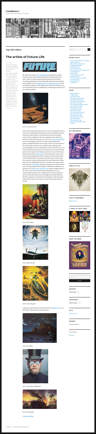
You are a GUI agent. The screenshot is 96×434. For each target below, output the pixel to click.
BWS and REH (73, 73)
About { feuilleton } (75, 93)
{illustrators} (8, 66)
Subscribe (80, 280)
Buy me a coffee (73, 313)
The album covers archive (76, 99)
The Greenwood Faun (75, 68)
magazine (42, 75)
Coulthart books (74, 95)
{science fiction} (10, 69)
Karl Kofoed (14, 88)
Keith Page (8, 90)
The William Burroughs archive (78, 121)
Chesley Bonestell (10, 77)
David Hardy (35, 164)
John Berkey (12, 87)
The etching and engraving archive (79, 104)
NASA (7, 93)
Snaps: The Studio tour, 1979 (77, 75)
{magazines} (15, 66)
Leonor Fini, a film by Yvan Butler (78, 78)
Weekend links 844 (75, 62)
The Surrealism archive (76, 120)
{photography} (14, 68)
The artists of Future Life (25, 57)
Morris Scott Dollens (11, 92)
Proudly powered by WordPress (21, 427)
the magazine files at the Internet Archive (47, 83)
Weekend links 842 (75, 71)
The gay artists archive (76, 107)
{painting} (8, 68)
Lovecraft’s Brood (74, 79)
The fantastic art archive (76, 106)
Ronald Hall (11, 98)
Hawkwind (8, 84)
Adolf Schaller (9, 73)
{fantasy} (15, 64)
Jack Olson (12, 85)
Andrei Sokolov (9, 74)
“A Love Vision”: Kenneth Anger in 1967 (79, 70)
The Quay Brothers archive (76, 117)
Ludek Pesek (39, 154)
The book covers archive (76, 103)
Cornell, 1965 (73, 82)
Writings (72, 123)
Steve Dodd (14, 101)
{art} (7, 64)
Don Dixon (8, 82)
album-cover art (57, 308)
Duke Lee (13, 82)
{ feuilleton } (12, 11)
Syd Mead (8, 103)
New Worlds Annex (75, 96)
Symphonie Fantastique (76, 65)
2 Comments (9, 108)
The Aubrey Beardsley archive (77, 101)
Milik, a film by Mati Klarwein (77, 64)
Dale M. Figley (11, 79)
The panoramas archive (76, 115)
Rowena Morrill (9, 99)
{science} (8, 71)
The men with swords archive (77, 112)
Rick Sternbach (12, 93)
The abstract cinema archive (77, 98)
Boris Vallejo (13, 76)
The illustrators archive (76, 109)
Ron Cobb (12, 96)
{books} (10, 64)
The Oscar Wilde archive (76, 114)
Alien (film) (15, 73)
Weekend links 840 (75, 81)
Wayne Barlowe (13, 106)
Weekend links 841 (75, 76)
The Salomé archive (75, 118)
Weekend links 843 (75, 67)
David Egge (8, 81)
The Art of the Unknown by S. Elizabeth (79, 60)
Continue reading (28, 416)
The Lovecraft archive (75, 110)
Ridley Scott (9, 95)
